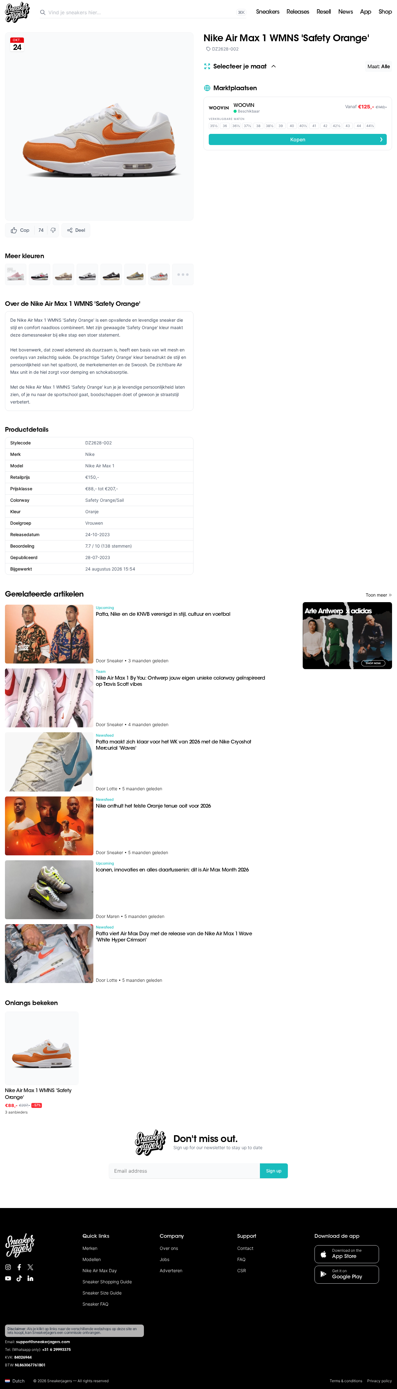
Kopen (336, 139)
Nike (90, 454)
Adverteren (171, 1270)
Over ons (169, 1248)
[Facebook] (19, 1267)
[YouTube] (8, 1278)
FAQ (241, 1259)
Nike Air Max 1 (99, 465)
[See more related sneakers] (183, 274)
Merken (90, 1248)
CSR (241, 1270)
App (365, 12)
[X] (30, 1267)
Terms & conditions (346, 1380)
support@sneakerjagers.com (43, 1342)
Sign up (274, 1170)
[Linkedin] (30, 1278)
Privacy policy (379, 1380)
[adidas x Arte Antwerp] (347, 635)
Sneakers (267, 12)
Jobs (164, 1259)
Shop (385, 12)
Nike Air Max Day (100, 1270)
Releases (298, 12)
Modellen (92, 1259)
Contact (245, 1248)
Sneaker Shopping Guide (107, 1281)
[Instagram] (8, 1267)
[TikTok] (19, 1278)
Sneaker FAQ (96, 1304)
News (345, 12)
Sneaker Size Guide (102, 1292)
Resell (324, 12)
